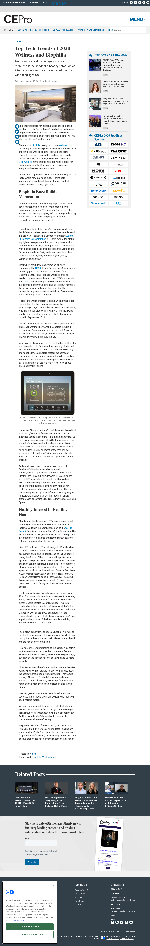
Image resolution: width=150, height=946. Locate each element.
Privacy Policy (18, 920)
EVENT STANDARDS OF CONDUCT (107, 936)
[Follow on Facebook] (131, 2)
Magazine (78, 897)
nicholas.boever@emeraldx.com (123, 911)
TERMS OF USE (113, 939)
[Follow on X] (139, 2)
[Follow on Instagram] (143, 2)
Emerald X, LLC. (114, 932)
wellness (64, 145)
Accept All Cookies (29, 926)
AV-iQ (45, 2)
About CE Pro (80, 894)
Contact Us (115, 915)
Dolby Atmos (25, 161)
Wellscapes (48, 757)
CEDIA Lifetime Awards (64, 30)
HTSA (38, 268)
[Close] (53, 886)
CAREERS (59, 936)
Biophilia (37, 757)
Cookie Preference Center (29, 934)
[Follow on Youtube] (147, 2)
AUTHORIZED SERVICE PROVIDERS (78, 936)
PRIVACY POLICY (127, 939)
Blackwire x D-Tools (39, 30)
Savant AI (22, 30)
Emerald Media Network (14, 2)
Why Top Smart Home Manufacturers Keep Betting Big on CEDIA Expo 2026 (115, 101)
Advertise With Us (82, 890)
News (18, 41)
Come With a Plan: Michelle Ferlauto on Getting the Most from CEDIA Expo (115, 84)
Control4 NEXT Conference (91, 30)
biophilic (36, 145)
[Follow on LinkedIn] (135, 2)
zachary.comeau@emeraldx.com (123, 900)
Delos (27, 281)
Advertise (34, 2)
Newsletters (79, 901)
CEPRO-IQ (79, 905)
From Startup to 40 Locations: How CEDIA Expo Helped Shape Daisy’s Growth (115, 119)
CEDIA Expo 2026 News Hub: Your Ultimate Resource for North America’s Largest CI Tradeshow (113, 64)
